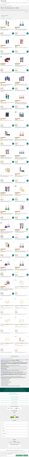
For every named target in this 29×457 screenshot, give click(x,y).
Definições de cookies (4, 455)
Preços (10, 18)
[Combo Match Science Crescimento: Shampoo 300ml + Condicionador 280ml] (7, 97)
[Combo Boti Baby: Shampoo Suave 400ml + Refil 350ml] (22, 283)
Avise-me (21, 292)
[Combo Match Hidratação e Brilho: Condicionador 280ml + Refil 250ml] (22, 207)
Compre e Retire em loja (15, 399)
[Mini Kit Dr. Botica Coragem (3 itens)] (22, 115)
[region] (14, 454)
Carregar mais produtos (14, 356)
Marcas (7, 18)
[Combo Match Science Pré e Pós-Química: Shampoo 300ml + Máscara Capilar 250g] (22, 170)
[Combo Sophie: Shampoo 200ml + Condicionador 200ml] (22, 41)
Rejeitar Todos (25, 455)
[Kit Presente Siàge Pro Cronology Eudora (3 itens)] (7, 60)
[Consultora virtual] (26, 3)
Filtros (3, 18)
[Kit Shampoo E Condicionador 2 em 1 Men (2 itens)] (7, 115)
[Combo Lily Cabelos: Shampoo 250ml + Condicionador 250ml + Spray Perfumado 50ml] (7, 170)
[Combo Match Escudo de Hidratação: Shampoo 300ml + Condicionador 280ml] (7, 41)
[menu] (1, 3)
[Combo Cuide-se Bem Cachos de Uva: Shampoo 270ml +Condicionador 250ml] (22, 60)
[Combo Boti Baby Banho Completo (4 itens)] (7, 339)
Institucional (3, 428)
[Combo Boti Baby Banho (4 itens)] (7, 320)
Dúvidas (3, 422)
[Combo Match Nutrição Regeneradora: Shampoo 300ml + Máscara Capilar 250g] (22, 339)
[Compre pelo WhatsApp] (27, 229)
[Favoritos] (28, 1)
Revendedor (3, 430)
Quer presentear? (15, 403)
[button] (13, 33)
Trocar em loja (15, 401)
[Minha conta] (26, 1)
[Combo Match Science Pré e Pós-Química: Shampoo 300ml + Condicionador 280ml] (7, 23)
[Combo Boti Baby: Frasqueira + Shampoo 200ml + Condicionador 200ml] (22, 189)
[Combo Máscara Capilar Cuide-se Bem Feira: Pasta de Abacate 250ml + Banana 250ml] (22, 226)
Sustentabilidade (4, 433)
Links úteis (3, 436)
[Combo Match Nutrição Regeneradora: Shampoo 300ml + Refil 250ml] (7, 245)
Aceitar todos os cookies (19, 455)
